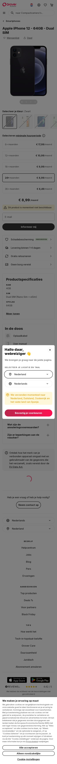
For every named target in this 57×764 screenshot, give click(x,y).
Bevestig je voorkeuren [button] (28, 413)
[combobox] (28, 374)
